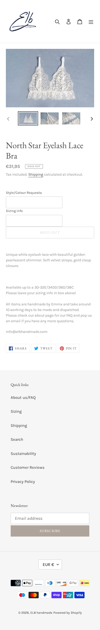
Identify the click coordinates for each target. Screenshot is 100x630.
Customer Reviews (28, 467)
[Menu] (91, 21)
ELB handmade (41, 613)
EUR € (48, 564)
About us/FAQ (23, 397)
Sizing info (14, 211)
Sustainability (23, 453)
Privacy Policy (23, 481)
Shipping (35, 174)
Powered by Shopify (67, 613)
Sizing (16, 411)
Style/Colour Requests (24, 193)
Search (17, 439)
